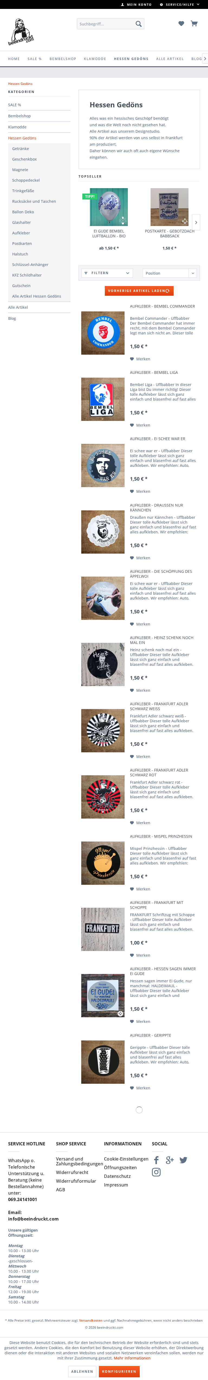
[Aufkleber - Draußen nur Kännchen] (103, 532)
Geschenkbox (24, 159)
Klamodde (17, 126)
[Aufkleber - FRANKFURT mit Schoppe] (103, 929)
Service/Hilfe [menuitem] (180, 4)
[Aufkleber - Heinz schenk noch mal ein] (103, 664)
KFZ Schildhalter (27, 275)
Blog (12, 318)
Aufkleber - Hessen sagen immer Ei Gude (163, 971)
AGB (60, 1190)
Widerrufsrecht (72, 1172)
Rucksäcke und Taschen (34, 201)
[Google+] (169, 1162)
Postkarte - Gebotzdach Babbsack (169, 233)
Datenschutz (117, 1176)
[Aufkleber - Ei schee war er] (103, 465)
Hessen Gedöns (22, 138)
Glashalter (21, 222)
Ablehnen (82, 1371)
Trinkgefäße (23, 190)
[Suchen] (138, 23)
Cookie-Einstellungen (126, 1159)
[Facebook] (156, 1162)
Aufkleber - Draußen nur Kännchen (156, 508)
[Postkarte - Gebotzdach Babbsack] (169, 207)
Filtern (99, 273)
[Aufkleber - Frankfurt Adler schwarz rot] (103, 797)
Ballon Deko (23, 211)
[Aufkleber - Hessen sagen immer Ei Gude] (103, 995)
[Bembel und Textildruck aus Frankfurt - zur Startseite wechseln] (21, 31)
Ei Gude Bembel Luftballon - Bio (109, 233)
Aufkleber (21, 232)
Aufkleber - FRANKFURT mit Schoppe (156, 905)
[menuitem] (136, 4)
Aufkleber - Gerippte (150, 1035)
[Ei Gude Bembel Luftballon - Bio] (109, 207)
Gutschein (21, 285)
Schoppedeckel (26, 180)
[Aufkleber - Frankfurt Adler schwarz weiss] (103, 730)
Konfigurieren (119, 1371)
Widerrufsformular (76, 1181)
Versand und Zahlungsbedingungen (78, 1161)
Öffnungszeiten (120, 1167)
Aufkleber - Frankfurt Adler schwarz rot (159, 772)
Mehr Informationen (132, 1358)
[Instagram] (156, 1174)
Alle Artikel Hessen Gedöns (36, 296)
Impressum (116, 1185)
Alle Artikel (18, 307)
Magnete (20, 169)
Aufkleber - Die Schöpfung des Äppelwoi (161, 574)
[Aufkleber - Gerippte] (103, 1062)
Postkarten (22, 243)
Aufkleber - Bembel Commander (162, 306)
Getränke (20, 148)
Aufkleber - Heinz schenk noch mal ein (161, 640)
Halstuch (20, 254)
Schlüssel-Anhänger (30, 264)
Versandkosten (91, 1320)
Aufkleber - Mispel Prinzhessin (161, 836)
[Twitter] (183, 1162)
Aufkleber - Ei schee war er (157, 438)
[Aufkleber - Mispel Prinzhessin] (103, 863)
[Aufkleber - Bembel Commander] (103, 333)
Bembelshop (19, 115)
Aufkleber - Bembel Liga (154, 372)
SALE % (14, 104)
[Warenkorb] (194, 23)
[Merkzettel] (181, 23)
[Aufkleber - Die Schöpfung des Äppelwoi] (103, 598)
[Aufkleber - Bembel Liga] (103, 399)
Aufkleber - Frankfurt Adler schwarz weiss (159, 706)
